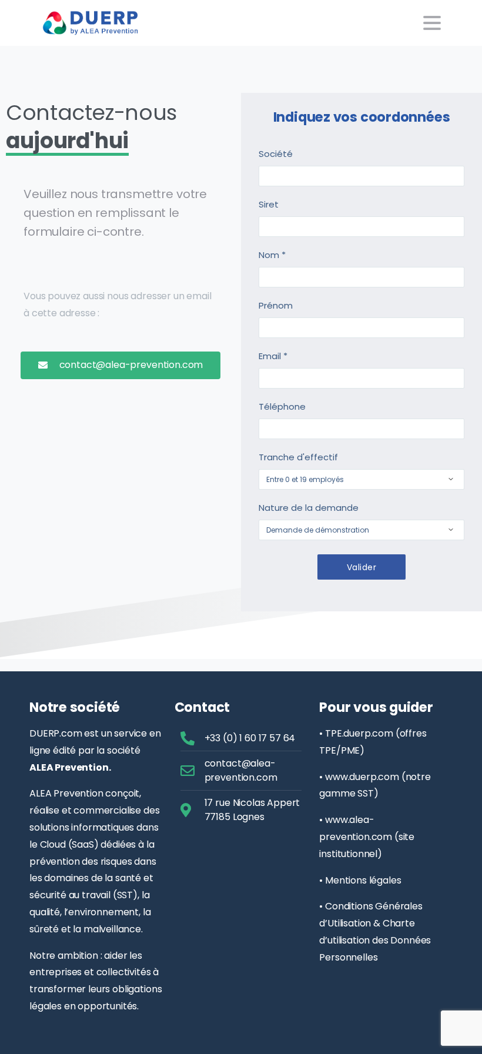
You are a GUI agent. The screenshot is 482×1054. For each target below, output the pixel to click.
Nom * (272, 255)
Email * (273, 356)
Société (276, 154)
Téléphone (282, 406)
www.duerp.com (362, 777)
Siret (269, 204)
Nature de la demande (309, 507)
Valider (361, 567)
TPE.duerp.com (359, 733)
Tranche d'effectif (298, 457)
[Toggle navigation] (432, 23)
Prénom (276, 305)
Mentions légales (363, 880)
